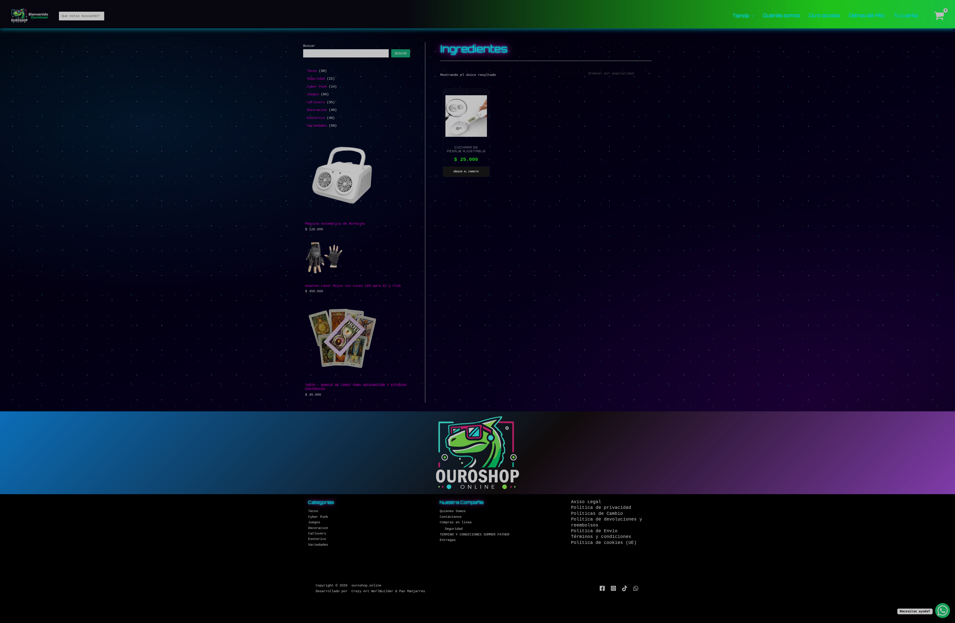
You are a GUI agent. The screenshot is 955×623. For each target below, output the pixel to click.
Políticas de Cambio (597, 513)
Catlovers (317, 533)
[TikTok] (624, 588)
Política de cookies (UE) (604, 542)
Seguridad (454, 529)
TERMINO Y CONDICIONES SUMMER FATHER (474, 534)
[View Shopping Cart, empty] (939, 16)
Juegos (314, 522)
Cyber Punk (318, 517)
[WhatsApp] (635, 588)
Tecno (313, 511)
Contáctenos (451, 517)
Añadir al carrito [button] (466, 171)
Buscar (309, 46)
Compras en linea (456, 522)
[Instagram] (613, 588)
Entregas (448, 540)
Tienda (740, 16)
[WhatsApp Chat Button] (942, 610)
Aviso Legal (586, 501)
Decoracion (318, 528)
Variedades (318, 545)
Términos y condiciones (601, 536)
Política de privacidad (601, 507)
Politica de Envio (594, 530)
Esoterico (317, 539)
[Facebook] (602, 588)
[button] (751, 15)
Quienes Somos (453, 511)
